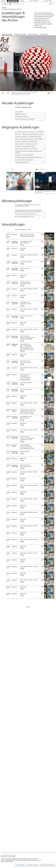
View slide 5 (42, 169)
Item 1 (48, 93)
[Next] (7, 93)
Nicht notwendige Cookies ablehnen (47, 865)
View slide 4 (40, 169)
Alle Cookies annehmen (32, 865)
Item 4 (52, 93)
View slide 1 (36, 169)
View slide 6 (43, 169)
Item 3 (51, 93)
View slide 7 (44, 169)
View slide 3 (39, 169)
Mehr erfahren (30, 236)
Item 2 (49, 93)
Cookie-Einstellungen (20, 865)
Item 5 (53, 93)
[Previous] (3, 93)
